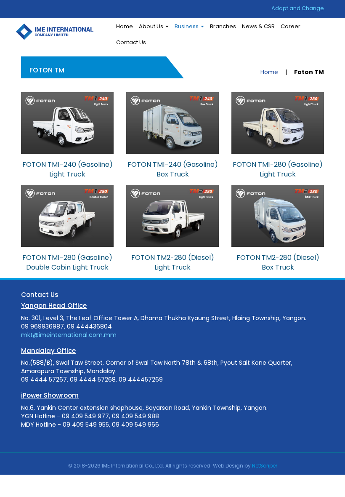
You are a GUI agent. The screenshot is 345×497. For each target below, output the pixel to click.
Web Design (228, 465)
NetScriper (264, 465)
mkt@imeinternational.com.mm (69, 335)
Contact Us (131, 42)
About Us (152, 26)
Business (187, 26)
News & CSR (258, 26)
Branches (223, 26)
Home (124, 26)
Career (290, 26)
